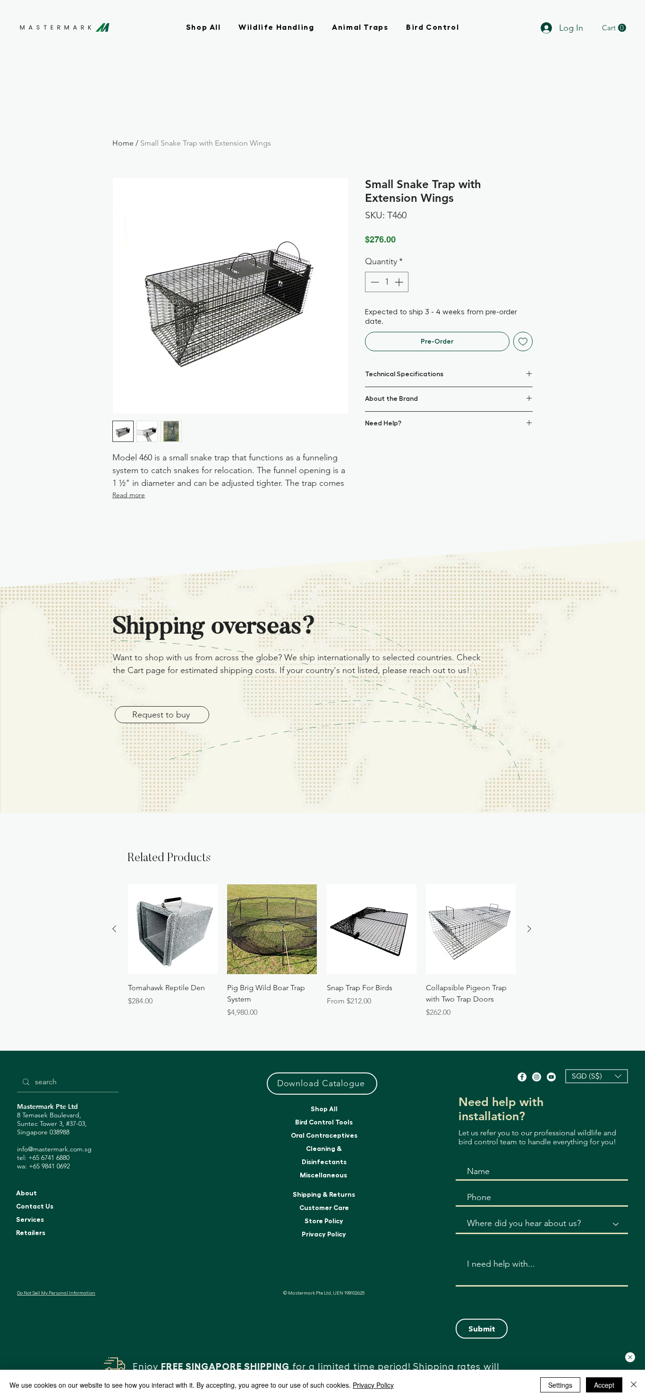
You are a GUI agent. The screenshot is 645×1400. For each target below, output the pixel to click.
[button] (630, 1357)
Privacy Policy (373, 1385)
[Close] (633, 1384)
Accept (604, 1385)
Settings (560, 1385)
